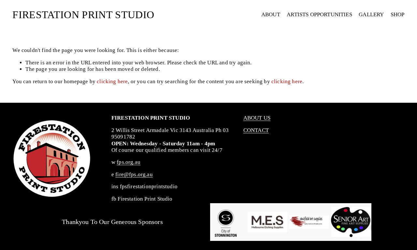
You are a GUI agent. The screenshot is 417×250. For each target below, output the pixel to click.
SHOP (398, 14)
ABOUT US (256, 118)
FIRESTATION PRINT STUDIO (83, 14)
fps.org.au (128, 162)
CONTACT (256, 130)
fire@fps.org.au (134, 174)
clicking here (112, 81)
